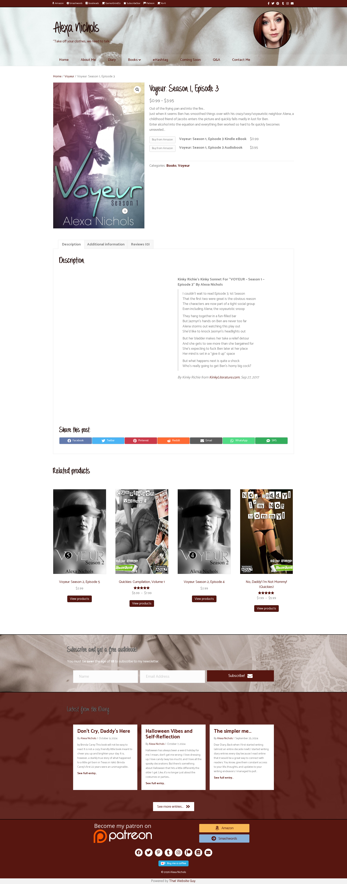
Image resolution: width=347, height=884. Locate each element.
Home (64, 60)
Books (133, 60)
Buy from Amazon (162, 139)
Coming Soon (190, 60)
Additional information (106, 244)
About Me (88, 60)
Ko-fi (163, 3)
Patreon (150, 3)
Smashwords (76, 3)
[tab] (71, 244)
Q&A (216, 60)
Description (71, 244)
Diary (112, 60)
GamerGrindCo (112, 3)
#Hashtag (160, 60)
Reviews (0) (140, 244)
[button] (240, 676)
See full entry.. (87, 773)
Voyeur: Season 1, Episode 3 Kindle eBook (212, 139)
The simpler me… (232, 731)
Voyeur (69, 76)
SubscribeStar (133, 3)
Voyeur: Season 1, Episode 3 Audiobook (210, 147)
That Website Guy (182, 881)
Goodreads (93, 3)
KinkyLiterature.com (224, 377)
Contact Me (241, 60)
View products (79, 599)
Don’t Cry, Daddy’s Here (103, 731)
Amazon (59, 3)
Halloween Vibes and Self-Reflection (169, 734)
